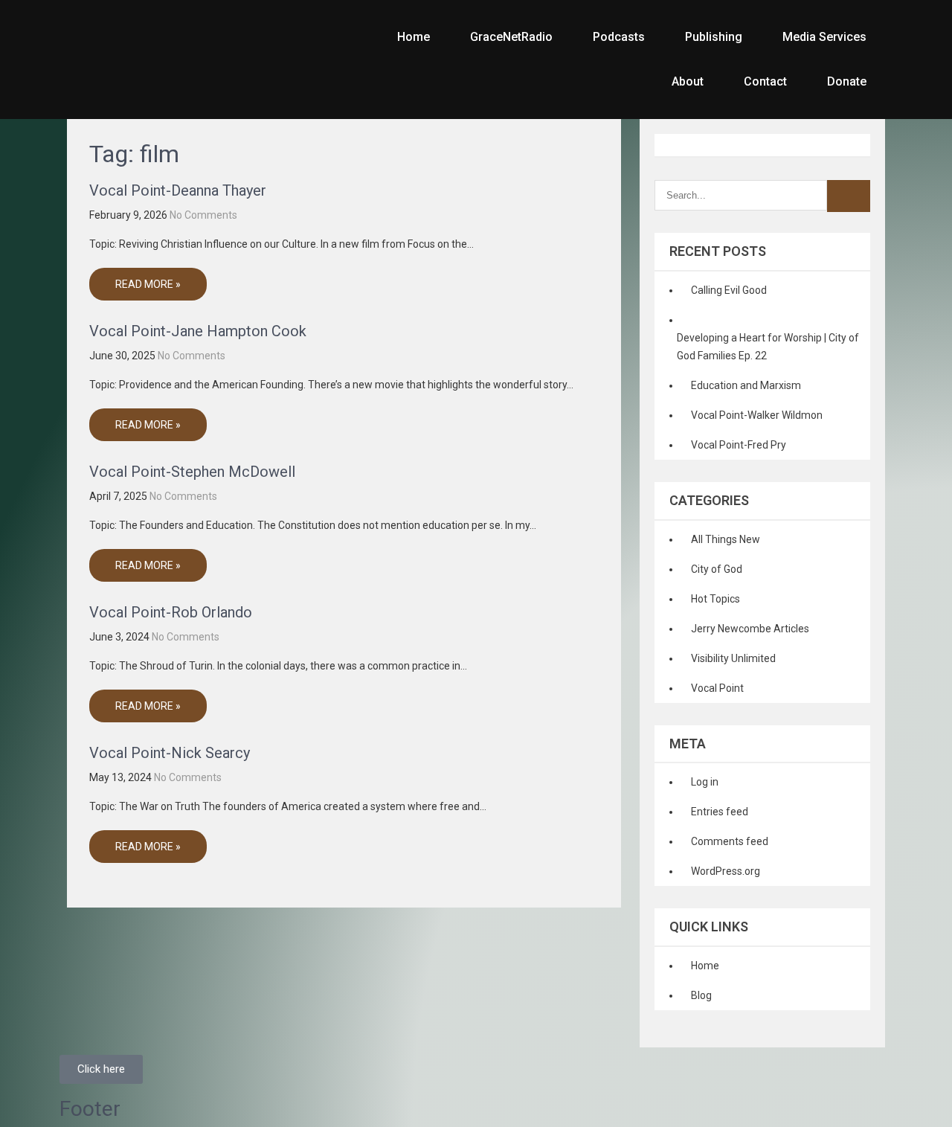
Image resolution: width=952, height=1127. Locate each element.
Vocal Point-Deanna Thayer (177, 190)
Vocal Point (717, 688)
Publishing (713, 37)
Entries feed (719, 812)
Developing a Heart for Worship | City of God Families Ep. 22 (768, 347)
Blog (701, 995)
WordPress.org (725, 871)
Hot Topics (715, 599)
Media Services (824, 37)
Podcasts (619, 37)
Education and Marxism (746, 385)
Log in (704, 782)
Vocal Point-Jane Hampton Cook (197, 331)
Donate (846, 81)
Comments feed (729, 841)
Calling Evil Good (729, 290)
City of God (716, 569)
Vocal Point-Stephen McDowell (192, 472)
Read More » (148, 284)
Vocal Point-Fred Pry (738, 445)
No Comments (203, 215)
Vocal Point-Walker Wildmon (757, 415)
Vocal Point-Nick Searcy (169, 753)
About (688, 81)
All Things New (725, 539)
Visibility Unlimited (733, 658)
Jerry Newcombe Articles (750, 629)
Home (413, 37)
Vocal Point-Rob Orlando (170, 612)
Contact (765, 81)
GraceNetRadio (511, 37)
